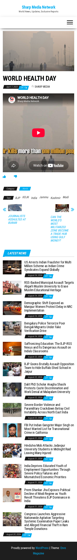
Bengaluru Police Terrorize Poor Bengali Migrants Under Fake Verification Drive (44, 327)
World (25, 188)
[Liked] (4, 176)
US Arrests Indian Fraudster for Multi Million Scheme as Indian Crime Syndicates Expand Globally (47, 266)
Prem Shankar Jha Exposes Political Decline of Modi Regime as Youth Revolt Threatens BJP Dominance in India (47, 495)
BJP (17, 198)
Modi (66, 197)
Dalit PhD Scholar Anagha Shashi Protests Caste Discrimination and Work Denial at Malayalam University (47, 388)
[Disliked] (15, 176)
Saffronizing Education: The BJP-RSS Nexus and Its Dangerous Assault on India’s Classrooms (48, 347)
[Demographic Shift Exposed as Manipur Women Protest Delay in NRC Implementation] (12, 308)
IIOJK (25, 197)
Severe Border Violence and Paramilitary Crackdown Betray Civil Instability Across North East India (46, 408)
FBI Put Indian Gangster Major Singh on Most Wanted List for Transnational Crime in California (49, 428)
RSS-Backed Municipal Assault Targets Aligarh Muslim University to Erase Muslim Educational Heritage (49, 286)
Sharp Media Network (38, 7)
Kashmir (55, 198)
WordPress (42, 548)
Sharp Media (42, 86)
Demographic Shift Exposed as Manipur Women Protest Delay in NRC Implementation (48, 306)
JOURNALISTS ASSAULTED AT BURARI (17, 219)
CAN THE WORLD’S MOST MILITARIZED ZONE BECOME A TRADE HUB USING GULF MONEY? (59, 228)
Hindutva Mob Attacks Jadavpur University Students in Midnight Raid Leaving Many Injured (47, 449)
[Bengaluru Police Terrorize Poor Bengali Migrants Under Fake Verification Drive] (12, 328)
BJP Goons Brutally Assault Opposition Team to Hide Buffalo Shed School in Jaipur (49, 367)
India (34, 198)
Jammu (43, 197)
